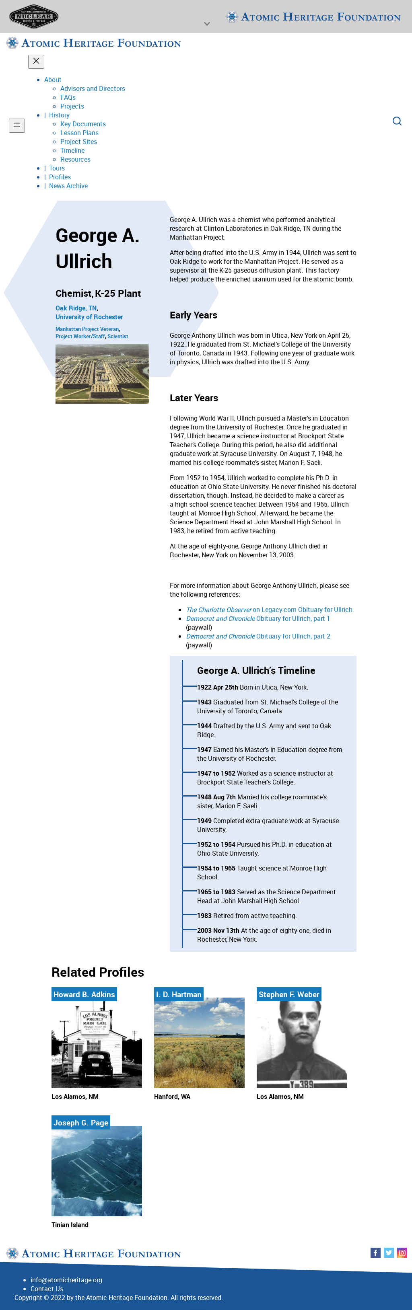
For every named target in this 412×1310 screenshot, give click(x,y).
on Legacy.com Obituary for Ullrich (269, 609)
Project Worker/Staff (80, 336)
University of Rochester (89, 316)
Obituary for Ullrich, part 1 (258, 618)
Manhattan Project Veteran (87, 329)
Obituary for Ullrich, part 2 (258, 636)
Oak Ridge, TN (76, 308)
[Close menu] (36, 62)
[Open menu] (17, 126)
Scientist (117, 336)
